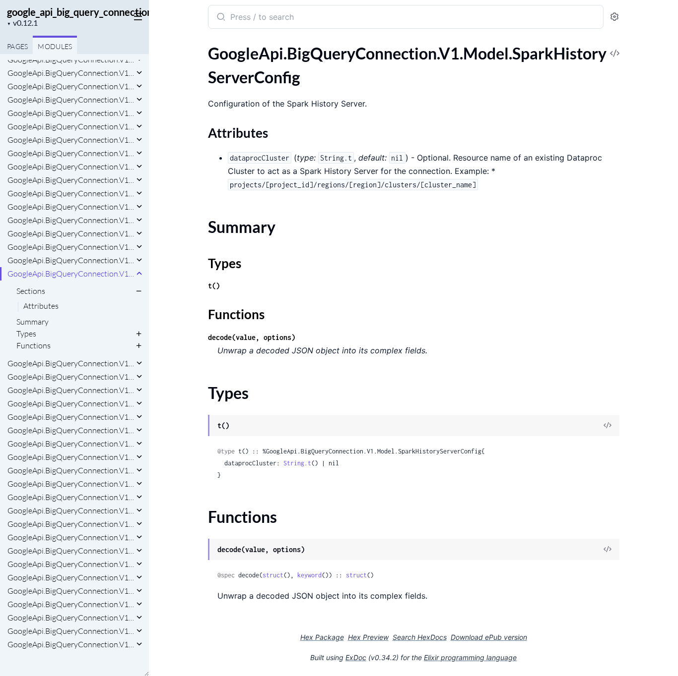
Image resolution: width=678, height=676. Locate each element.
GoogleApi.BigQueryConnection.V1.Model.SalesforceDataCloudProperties (70, 247)
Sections (30, 291)
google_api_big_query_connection (79, 12)
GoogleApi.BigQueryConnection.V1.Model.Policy (70, 233)
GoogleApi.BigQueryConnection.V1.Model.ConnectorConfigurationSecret (70, 126)
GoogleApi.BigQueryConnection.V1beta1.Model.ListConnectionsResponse (70, 591)
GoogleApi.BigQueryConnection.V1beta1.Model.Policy (70, 604)
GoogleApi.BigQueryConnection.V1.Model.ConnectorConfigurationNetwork (70, 100)
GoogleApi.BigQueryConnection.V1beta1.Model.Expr (70, 551)
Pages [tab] (17, 46)
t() (214, 286)
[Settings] (614, 17)
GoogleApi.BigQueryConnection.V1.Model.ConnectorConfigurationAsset (70, 59)
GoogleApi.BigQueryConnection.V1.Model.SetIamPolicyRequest (70, 260)
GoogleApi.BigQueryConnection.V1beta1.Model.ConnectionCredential (70, 524)
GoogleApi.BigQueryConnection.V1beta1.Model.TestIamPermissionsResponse (70, 644)
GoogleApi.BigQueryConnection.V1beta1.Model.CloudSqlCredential (70, 484)
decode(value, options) (251, 337)
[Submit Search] (220, 18)
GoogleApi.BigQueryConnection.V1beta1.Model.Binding (70, 470)
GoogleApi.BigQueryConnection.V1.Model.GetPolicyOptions (70, 193)
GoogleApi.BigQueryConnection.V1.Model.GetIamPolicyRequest (70, 180)
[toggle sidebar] (136, 16)
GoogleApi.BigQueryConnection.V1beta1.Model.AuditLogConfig (70, 457)
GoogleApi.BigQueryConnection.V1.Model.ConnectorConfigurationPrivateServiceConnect (70, 113)
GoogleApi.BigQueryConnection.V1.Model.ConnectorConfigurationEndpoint (70, 86)
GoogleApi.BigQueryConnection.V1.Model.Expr (70, 166)
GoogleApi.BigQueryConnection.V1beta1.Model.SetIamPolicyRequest (70, 617)
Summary (32, 322)
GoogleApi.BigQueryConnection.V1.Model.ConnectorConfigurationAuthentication (70, 73)
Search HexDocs (420, 637)
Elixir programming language (470, 657)
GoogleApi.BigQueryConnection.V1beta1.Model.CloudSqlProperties (70, 497)
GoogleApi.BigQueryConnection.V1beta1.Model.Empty (70, 537)
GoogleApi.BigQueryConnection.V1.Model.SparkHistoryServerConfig (70, 274)
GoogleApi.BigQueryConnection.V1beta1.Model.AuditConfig (70, 444)
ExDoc (355, 657)
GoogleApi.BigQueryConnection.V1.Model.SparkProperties (70, 363)
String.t (297, 463)
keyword (309, 575)
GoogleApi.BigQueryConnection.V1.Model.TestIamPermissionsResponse (70, 390)
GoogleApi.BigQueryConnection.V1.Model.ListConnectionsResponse (70, 207)
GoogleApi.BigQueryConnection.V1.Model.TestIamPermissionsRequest (70, 377)
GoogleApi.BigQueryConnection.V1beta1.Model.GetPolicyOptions (70, 577)
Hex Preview (368, 637)
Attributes (41, 306)
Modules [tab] (55, 46)
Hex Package (322, 637)
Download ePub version (489, 637)
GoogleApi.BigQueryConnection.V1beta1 (70, 403)
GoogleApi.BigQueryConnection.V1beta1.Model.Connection (70, 510)
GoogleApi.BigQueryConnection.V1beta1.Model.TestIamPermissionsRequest (70, 631)
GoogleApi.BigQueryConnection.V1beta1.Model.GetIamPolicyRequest (70, 564)
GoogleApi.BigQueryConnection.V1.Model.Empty (70, 153)
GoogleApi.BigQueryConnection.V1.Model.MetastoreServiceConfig (70, 220)
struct (273, 575)
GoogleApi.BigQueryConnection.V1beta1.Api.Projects (70, 417)
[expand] (139, 73)
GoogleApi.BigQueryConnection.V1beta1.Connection (70, 430)
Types (26, 333)
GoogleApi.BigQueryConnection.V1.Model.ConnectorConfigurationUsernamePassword (70, 140)
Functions (33, 345)
